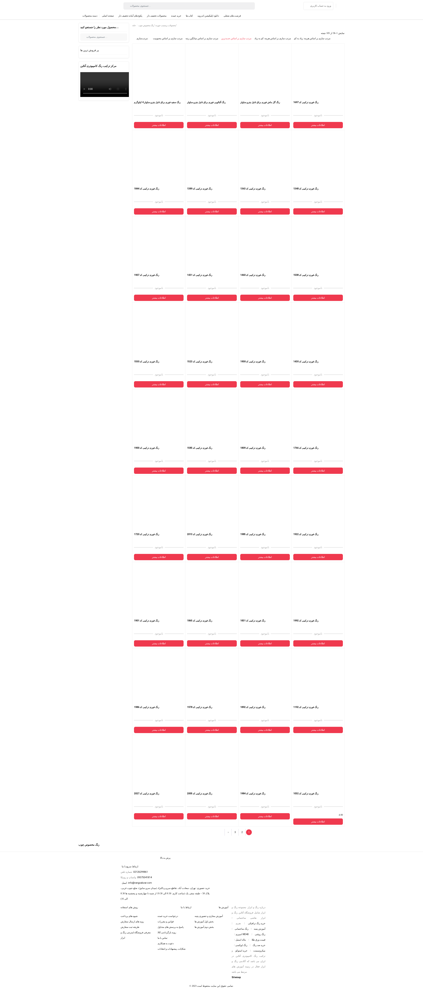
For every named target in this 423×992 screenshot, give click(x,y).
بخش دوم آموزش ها (204, 927)
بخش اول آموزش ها (204, 921)
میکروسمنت (259, 950)
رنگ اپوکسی (241, 945)
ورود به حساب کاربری (320, 5)
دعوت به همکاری (166, 943)
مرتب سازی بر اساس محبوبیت (168, 38)
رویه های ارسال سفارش (132, 921)
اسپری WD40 (242, 934)
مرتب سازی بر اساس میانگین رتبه (202, 38)
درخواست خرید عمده (168, 916)
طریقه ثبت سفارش (130, 927)
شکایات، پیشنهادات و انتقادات (172, 948)
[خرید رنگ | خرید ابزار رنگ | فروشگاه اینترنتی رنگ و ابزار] (92, 6)
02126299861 (140, 872)
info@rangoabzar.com (140, 882)
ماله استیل (241, 939)
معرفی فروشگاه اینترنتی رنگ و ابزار (136, 935)
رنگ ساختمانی (242, 928)
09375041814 (144, 877)
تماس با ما (162, 938)
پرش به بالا (165, 858)
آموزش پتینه (259, 928)
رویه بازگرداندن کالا (167, 932)
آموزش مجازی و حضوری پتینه (209, 916)
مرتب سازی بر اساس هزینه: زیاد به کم (312, 38)
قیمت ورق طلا (258, 939)
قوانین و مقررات (166, 921)
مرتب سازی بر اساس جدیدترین (236, 38)
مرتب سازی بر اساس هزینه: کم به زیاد (272, 38)
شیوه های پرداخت (129, 916)
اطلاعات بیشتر (159, 125)
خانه (134, 25)
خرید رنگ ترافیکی (256, 923)
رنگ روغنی (260, 934)
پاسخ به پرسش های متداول (171, 927)
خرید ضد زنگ (259, 945)
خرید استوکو (241, 950)
